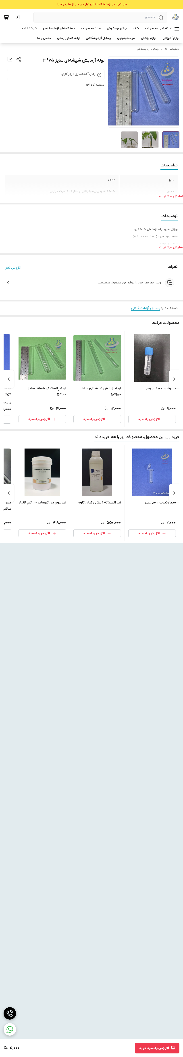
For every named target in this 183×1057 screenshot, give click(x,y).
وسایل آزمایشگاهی (148, 49)
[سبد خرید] (6, 17)
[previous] (174, 379)
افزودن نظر (13, 267)
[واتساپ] (10, 1029)
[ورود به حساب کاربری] (18, 17)
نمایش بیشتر (173, 196)
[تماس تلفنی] (10, 1013)
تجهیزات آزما (172, 49)
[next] (8, 379)
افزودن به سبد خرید (154, 1048)
